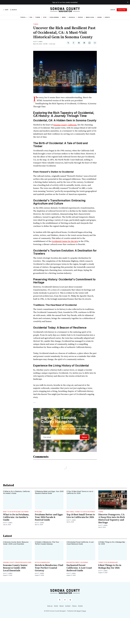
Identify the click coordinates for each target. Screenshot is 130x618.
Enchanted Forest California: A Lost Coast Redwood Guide (79, 568)
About (61, 606)
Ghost (78, 611)
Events (107, 17)
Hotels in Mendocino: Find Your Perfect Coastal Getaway (49, 568)
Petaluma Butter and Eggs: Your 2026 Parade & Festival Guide (49, 517)
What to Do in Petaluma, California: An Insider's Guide (16, 517)
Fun (31, 17)
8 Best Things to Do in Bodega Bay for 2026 (109, 566)
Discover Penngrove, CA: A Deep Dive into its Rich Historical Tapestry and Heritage (111, 518)
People (80, 17)
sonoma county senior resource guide (17, 562)
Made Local (90, 17)
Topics (74, 606)
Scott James (38, 41)
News (64, 17)
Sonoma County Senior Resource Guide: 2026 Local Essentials (15, 568)
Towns (37, 17)
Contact (67, 606)
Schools (72, 17)
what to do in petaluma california (16, 511)
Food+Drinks (54, 17)
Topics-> (23, 17)
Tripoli (84, 611)
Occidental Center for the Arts (65, 241)
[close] (127, 2)
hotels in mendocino (42, 562)
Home (56, 606)
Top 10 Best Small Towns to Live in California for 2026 (81, 516)
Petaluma (38, 511)
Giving (99, 17)
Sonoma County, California (65, 125)
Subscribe (121, 10)
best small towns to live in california (81, 511)
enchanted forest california (77, 562)
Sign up (50, 606)
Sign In (112, 9)
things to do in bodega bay (108, 562)
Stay (45, 17)
